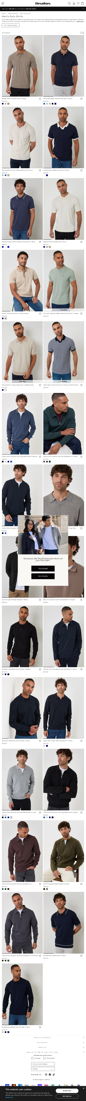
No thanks (43, 576)
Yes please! (43, 568)
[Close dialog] (66, 517)
